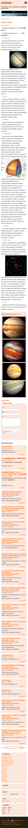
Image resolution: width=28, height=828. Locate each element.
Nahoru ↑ (18, 824)
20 (22, 748)
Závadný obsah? (18, 820)
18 (18, 748)
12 (5, 748)
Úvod (2, 18)
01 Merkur (4, 766)
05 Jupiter (18, 314)
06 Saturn (4, 776)
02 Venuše (4, 768)
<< (4, 794)
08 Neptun (4, 780)
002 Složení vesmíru (7, 758)
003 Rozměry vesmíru (7, 760)
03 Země (4, 770)
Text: (3, 416)
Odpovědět (22, 454)
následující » (23, 747)
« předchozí (4, 747)
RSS (11, 822)
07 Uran (4, 778)
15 (11, 748)
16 (14, 748)
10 (19, 746)
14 (9, 748)
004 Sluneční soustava (7, 762)
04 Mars (4, 772)
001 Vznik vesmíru (6, 756)
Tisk (14, 822)
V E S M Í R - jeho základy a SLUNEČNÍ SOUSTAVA (13, 7)
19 (20, 748)
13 (7, 748)
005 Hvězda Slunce (7, 764)
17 (16, 748)
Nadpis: (3, 412)
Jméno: (3, 407)
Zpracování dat (5, 822)
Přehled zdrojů (5, 800)
